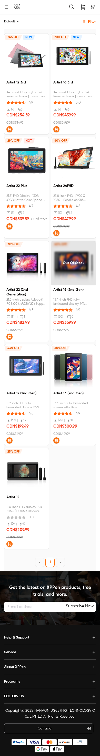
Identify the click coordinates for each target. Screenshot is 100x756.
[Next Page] (60, 562)
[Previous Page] (39, 562)
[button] (9, 129)
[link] (17, 7)
